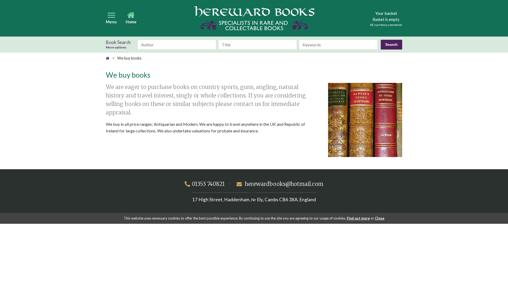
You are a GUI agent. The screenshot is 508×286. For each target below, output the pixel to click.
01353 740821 (208, 184)
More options (116, 47)
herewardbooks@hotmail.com (284, 184)
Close (379, 218)
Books (254, 18)
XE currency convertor (386, 25)
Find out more (358, 218)
